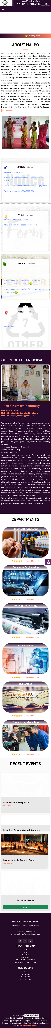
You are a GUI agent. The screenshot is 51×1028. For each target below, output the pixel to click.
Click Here (25, 907)
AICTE (25, 972)
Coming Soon (9, 339)
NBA (25, 952)
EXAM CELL (25, 957)
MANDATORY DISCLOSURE (25, 962)
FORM (25, 215)
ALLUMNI (25, 955)
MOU (25, 950)
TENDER (25, 263)
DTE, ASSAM (25, 974)
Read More (7, 111)
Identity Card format (12, 238)
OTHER (25, 311)
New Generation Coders (27, 1025)
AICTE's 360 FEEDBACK (25, 960)
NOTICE (25, 167)
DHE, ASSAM (25, 977)
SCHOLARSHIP (25, 979)
